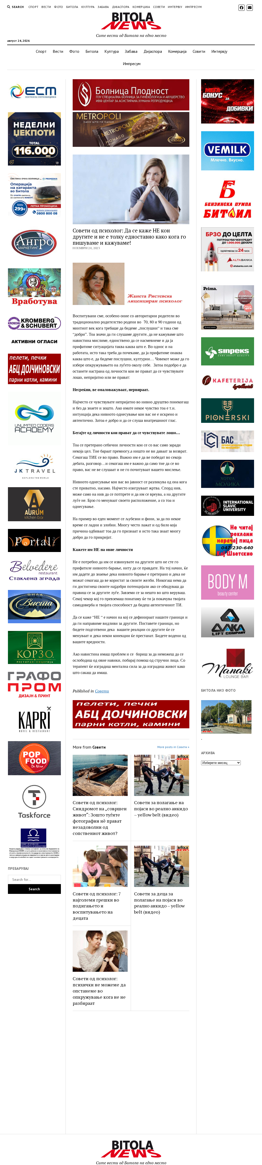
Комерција (141, 7)
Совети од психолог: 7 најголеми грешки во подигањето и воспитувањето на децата (97, 906)
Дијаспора (120, 7)
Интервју (175, 7)
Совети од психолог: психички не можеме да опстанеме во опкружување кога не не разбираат (99, 990)
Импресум (193, 7)
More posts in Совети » (173, 747)
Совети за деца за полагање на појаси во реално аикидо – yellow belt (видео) (159, 903)
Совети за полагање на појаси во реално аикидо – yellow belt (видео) (161, 808)
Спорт (33, 7)
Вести (46, 7)
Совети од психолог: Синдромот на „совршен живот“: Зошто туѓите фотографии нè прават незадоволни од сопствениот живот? (100, 817)
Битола (72, 7)
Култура (88, 7)
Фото (58, 7)
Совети (159, 7)
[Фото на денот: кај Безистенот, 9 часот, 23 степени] (226, 717)
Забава (103, 7)
